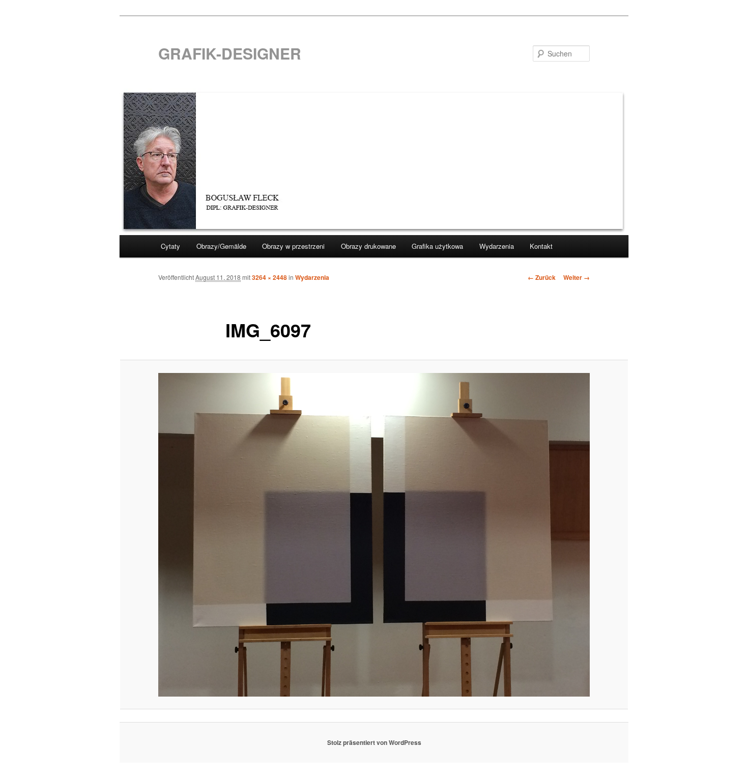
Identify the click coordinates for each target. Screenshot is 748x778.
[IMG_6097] (374, 535)
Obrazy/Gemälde (221, 246)
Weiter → (576, 277)
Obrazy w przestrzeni (293, 246)
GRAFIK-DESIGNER (229, 53)
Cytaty (170, 246)
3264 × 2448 (269, 277)
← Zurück (542, 277)
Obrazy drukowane (368, 246)
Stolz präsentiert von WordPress (374, 742)
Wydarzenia (496, 246)
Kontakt (541, 246)
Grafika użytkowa (437, 246)
